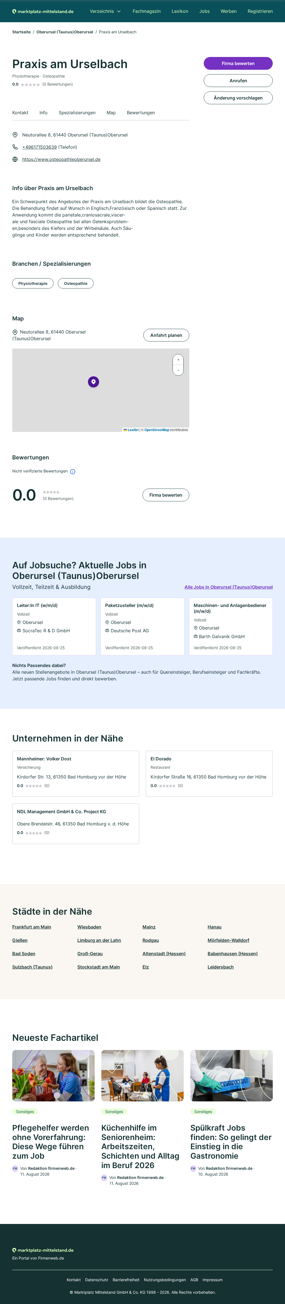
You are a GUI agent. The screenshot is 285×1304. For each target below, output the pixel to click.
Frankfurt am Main (31, 927)
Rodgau (150, 940)
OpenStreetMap (156, 429)
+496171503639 (39, 147)
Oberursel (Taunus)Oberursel (64, 31)
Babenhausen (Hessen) (233, 953)
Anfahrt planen (166, 335)
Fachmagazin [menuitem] (147, 11)
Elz (145, 967)
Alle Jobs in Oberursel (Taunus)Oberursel (229, 587)
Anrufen (238, 80)
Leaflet (133, 429)
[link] (54, 626)
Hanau (215, 927)
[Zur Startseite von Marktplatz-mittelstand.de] (42, 11)
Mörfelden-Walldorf (228, 940)
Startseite (21, 31)
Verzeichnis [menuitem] (102, 11)
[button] (93, 383)
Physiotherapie (32, 283)
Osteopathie (75, 283)
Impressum (213, 1279)
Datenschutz (96, 1279)
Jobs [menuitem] (204, 11)
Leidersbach (221, 967)
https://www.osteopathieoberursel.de (61, 159)
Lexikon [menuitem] (180, 11)
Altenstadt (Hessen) (164, 953)
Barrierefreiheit (126, 1279)
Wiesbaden (89, 927)
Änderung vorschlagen (238, 98)
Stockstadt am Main (98, 967)
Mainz (149, 927)
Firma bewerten (165, 495)
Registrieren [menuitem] (260, 11)
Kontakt (74, 1279)
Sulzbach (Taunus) (32, 967)
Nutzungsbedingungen (165, 1279)
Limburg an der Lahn (99, 940)
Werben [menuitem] (229, 11)
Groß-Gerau (90, 953)
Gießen (20, 940)
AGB (194, 1279)
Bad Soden (23, 953)
